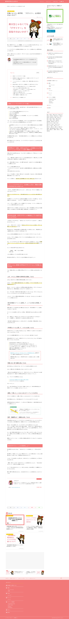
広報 (48, 129)
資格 (50, 86)
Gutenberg (52, 117)
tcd (54, 120)
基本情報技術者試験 (53, 128)
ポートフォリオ (11, 589)
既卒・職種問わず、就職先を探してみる (20, 94)
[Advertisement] (15, 497)
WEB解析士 (49, 121)
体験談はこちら (51, 31)
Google (48, 117)
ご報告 (49, 83)
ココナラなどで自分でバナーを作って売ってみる (18, 379)
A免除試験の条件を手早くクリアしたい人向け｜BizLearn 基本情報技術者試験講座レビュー (55, 67)
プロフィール (48, 1)
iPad (56, 117)
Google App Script (52, 99)
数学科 (55, 129)
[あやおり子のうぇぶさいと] (11, 1)
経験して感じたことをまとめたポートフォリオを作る (22, 93)
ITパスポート (59, 117)
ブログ (52, 125)
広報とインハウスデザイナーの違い (19, 76)
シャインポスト (58, 124)
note (48, 120)
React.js (50, 101)
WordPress (51, 102)
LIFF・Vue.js (51, 100)
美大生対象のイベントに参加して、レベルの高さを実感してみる (24, 89)
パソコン (49, 125)
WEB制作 (58, 120)
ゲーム (50, 94)
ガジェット (9, 597)
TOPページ (42, 1)
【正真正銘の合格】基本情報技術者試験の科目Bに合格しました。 (55, 58)
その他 (49, 88)
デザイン (49, 105)
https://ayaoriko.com (16, 487)
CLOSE (38, 72)
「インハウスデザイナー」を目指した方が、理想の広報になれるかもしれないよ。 (26, 82)
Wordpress (53, 121)
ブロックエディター (57, 125)
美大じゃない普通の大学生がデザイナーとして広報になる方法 (24, 86)
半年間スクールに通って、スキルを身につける (21, 90)
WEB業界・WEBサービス (11, 11)
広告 (61, 128)
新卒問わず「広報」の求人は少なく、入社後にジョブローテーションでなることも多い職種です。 (26, 78)
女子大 (58, 128)
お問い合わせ (55, 1)
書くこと (59, 129)
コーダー (53, 124)
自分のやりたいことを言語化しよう (19, 97)
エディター (57, 121)
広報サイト (51, 129)
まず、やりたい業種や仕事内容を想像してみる (21, 87)
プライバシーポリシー (10, 617)
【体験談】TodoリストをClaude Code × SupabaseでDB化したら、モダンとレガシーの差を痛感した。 (55, 62)
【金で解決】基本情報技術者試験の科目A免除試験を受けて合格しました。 (55, 72)
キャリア (50, 90)
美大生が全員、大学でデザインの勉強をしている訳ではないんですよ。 (26, 84)
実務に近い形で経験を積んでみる (19, 92)
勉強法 (48, 128)
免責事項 (15, 617)
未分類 (49, 107)
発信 (62, 129)
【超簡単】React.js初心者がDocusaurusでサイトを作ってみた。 (55, 54)
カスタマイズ (49, 124)
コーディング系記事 (51, 97)
